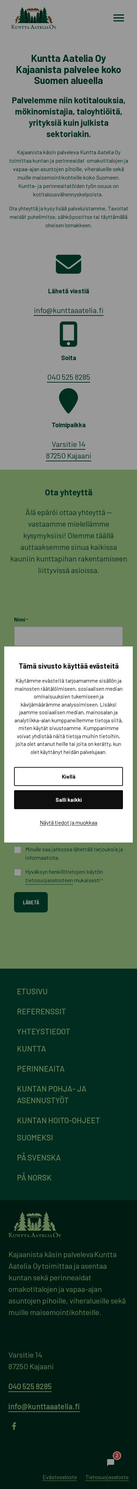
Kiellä (69, 776)
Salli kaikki (69, 799)
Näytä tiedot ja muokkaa (68, 822)
